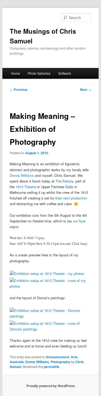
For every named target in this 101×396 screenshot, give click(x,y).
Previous (18, 89)
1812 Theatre (26, 186)
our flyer (79, 220)
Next (85, 89)
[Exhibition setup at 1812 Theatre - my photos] (47, 273)
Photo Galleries (39, 73)
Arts (74, 356)
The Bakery (64, 181)
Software (64, 73)
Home (15, 73)
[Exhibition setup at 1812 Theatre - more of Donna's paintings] (50, 329)
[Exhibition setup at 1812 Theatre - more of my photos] (50, 286)
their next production (71, 198)
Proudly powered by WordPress (50, 385)
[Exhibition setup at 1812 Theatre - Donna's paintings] (50, 316)
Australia (17, 361)
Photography (60, 361)
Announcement (57, 356)
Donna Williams (22, 175)
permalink (51, 366)
